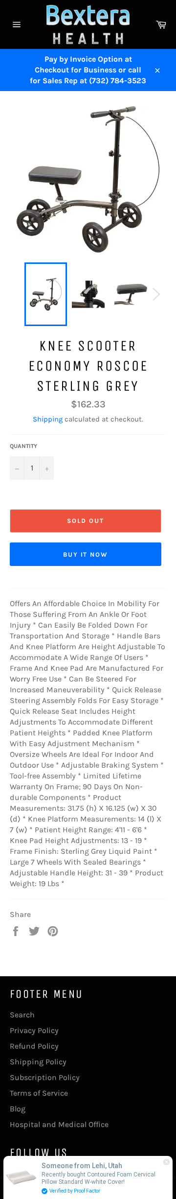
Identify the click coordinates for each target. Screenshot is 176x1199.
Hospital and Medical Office (59, 1124)
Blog (17, 1108)
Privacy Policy (34, 1030)
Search (22, 1014)
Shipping (48, 419)
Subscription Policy (45, 1077)
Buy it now (86, 554)
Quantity (23, 446)
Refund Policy (34, 1046)
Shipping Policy (38, 1061)
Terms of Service (39, 1093)
